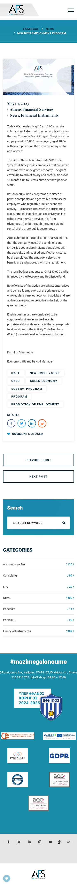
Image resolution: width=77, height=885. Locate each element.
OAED (15, 380)
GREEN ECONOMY (43, 380)
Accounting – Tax (14, 564)
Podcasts (9, 609)
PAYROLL (9, 620)
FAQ (5, 586)
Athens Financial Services (31, 109)
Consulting (10, 575)
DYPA (15, 373)
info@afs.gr (38, 677)
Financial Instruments (40, 115)
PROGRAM (19, 396)
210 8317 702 (20, 677)
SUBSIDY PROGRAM (26, 388)
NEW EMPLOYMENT (45, 373)
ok (63, 523)
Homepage (31, 29)
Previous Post (38, 460)
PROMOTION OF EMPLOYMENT (35, 404)
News (50, 29)
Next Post (38, 476)
